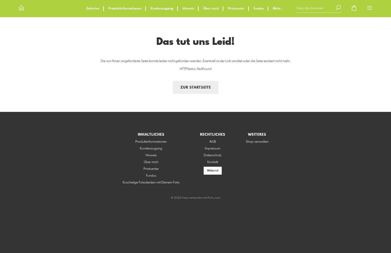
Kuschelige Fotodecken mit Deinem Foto (151, 182)
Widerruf (212, 170)
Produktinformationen (124, 8)
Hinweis (188, 8)
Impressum (212, 148)
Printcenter (236, 8)
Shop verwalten (257, 141)
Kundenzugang (161, 8)
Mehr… (278, 8)
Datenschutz (213, 155)
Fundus (258, 8)
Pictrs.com (213, 198)
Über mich (211, 8)
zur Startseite (195, 87)
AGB (213, 141)
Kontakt (212, 162)
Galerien (92, 8)
